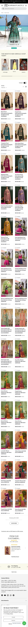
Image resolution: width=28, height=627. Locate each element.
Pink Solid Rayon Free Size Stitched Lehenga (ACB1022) (20, 239)
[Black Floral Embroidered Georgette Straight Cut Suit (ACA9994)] (7, 101)
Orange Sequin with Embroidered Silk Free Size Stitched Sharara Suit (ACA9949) (20, 331)
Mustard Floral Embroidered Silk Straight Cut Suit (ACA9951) (5, 239)
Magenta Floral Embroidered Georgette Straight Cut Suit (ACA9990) (6, 177)
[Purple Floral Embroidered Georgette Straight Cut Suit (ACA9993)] (21, 101)
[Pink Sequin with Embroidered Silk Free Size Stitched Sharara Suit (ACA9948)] (7, 349)
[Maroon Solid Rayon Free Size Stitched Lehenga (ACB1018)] (21, 288)
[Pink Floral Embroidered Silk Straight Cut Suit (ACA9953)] (7, 195)
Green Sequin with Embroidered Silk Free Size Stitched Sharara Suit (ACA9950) (6, 330)
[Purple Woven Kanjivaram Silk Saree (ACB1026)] (21, 380)
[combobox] (14, 8)
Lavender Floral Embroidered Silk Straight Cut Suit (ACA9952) (19, 208)
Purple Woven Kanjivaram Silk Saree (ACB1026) (20, 393)
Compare (21, 82)
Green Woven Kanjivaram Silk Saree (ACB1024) (20, 422)
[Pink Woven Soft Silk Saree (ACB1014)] (7, 470)
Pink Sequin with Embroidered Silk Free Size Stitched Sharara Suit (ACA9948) (6, 362)
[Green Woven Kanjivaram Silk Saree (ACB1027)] (7, 380)
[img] (14, 540)
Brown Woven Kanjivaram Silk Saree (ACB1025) (6, 422)
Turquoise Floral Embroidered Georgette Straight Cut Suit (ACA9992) (6, 145)
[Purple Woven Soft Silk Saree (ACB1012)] (7, 498)
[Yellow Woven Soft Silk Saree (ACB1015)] (21, 440)
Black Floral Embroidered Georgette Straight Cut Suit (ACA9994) (6, 114)
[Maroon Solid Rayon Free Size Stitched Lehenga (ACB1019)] (7, 288)
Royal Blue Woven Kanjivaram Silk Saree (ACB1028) (20, 361)
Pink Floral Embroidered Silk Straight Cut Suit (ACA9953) (6, 207)
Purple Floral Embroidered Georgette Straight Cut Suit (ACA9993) (20, 114)
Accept (13, 617)
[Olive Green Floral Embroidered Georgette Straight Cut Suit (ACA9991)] (21, 133)
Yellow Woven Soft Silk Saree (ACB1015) (20, 451)
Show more (14, 523)
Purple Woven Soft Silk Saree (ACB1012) (6, 510)
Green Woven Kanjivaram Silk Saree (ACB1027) (6, 392)
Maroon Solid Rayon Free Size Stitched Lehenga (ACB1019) (7, 300)
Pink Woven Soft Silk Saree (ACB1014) (6, 481)
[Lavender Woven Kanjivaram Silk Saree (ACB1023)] (7, 440)
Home (2, 12)
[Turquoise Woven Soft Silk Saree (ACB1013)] (21, 470)
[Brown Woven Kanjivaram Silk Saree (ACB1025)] (7, 410)
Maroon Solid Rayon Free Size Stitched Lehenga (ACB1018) (21, 300)
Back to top (14, 571)
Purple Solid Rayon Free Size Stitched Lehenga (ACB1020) (20, 270)
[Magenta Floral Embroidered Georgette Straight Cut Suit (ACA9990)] (7, 164)
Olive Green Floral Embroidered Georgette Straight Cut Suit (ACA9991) (20, 145)
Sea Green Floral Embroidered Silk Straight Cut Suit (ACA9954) (19, 177)
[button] (3, 548)
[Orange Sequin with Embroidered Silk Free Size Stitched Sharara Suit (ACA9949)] (21, 318)
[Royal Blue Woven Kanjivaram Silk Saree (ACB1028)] (21, 349)
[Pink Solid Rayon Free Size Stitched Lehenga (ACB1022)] (21, 227)
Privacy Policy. (9, 613)
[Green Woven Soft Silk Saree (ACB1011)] (21, 499)
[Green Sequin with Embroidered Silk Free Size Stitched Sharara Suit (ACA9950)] (7, 318)
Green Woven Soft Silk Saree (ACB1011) (20, 510)
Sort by (2, 85)
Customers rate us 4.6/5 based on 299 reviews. (12, 531)
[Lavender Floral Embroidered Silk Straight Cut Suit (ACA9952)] (21, 195)
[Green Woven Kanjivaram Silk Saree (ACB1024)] (21, 410)
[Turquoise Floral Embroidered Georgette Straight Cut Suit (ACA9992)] (7, 132)
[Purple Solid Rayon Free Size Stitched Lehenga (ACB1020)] (21, 258)
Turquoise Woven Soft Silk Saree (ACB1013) (20, 481)
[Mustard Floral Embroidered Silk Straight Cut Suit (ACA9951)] (7, 227)
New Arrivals (7, 12)
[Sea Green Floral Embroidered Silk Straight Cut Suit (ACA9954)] (21, 164)
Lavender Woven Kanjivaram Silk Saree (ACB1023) (6, 452)
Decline (13, 620)
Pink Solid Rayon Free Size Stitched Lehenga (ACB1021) (6, 270)
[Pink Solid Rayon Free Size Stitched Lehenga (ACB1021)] (7, 258)
